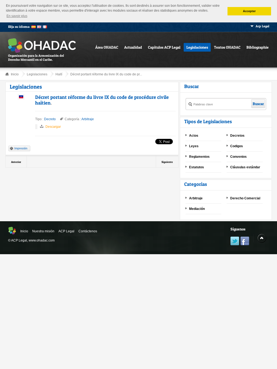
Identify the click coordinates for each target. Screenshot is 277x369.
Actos (193, 135)
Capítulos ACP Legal (164, 47)
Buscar (258, 103)
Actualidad (133, 47)
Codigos (236, 146)
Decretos (237, 135)
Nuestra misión (43, 231)
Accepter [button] (249, 11)
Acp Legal (262, 26)
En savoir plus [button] (16, 16)
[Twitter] (234, 242)
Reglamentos (199, 157)
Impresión (20, 148)
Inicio (15, 74)
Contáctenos (87, 231)
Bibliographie (257, 47)
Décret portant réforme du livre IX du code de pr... (106, 74)
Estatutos (196, 167)
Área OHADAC (106, 47)
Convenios (238, 157)
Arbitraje (87, 119)
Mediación (197, 209)
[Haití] (21, 98)
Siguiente (167, 161)
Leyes (194, 146)
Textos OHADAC (227, 47)
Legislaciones (197, 47)
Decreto (50, 119)
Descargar (53, 127)
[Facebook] (244, 242)
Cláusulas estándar (245, 167)
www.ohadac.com (42, 240)
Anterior (16, 161)
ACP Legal (66, 231)
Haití (58, 74)
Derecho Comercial (245, 198)
